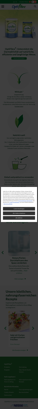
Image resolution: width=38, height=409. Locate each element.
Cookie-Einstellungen (19, 208)
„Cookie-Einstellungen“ (14, 202)
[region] (19, 204)
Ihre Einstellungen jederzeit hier (25, 200)
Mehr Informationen (7, 203)
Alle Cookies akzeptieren (19, 213)
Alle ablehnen (19, 218)
